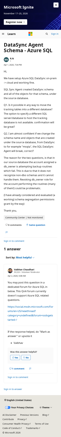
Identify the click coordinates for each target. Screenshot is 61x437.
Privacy (21, 419)
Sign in (54, 33)
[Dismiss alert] (55, 4)
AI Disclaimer (9, 414)
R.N (12, 58)
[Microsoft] (30, 34)
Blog (44, 414)
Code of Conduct (11, 428)
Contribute (8, 419)
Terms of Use (41, 423)
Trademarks (32, 428)
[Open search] (47, 34)
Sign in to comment (14, 240)
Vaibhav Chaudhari (24, 269)
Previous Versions (29, 414)
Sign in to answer (13, 389)
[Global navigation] (3, 34)
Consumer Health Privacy (16, 423)
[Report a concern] (6, 232)
